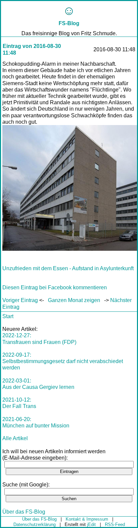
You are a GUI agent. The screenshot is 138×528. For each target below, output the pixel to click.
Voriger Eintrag (20, 300)
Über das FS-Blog (23, 512)
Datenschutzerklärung (34, 524)
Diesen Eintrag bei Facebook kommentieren (54, 287)
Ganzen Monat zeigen (74, 300)
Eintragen (69, 471)
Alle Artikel (15, 438)
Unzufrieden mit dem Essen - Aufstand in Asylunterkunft (68, 268)
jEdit (91, 524)
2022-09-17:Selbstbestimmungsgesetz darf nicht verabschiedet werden (62, 361)
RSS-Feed (115, 524)
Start (7, 316)
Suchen (69, 498)
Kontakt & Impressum (87, 519)
